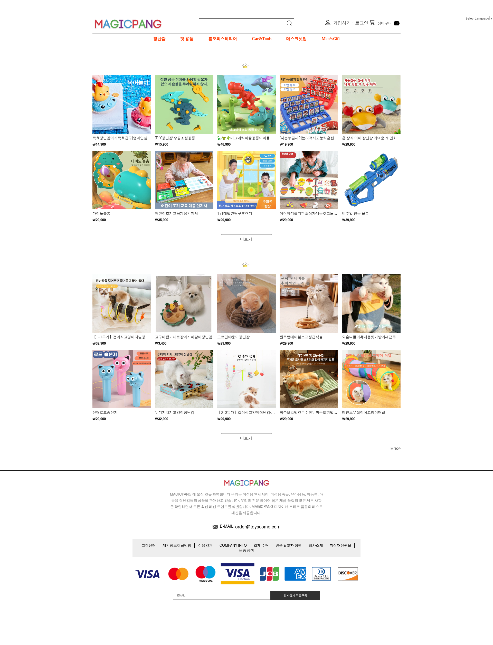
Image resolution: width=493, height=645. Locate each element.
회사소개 (316, 545)
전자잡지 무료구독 (295, 595)
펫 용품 (186, 38)
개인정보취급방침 (177, 545)
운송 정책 (246, 550)
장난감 (159, 38)
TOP (397, 448)
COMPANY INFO (233, 545)
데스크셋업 (296, 38)
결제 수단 (261, 545)
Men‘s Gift (331, 38)
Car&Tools (261, 38)
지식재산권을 (340, 545)
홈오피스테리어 (222, 38)
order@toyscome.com (257, 526)
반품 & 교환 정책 (288, 545)
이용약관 (205, 545)
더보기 (246, 239)
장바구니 (383, 22)
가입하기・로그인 (350, 23)
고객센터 (148, 545)
